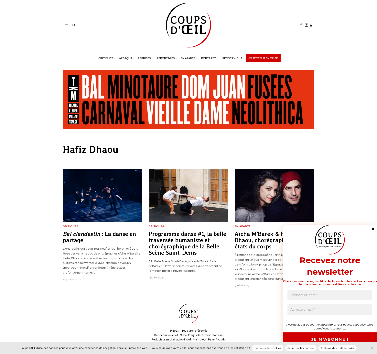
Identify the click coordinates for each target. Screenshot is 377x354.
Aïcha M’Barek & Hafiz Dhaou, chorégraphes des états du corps (268, 240)
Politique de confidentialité (337, 348)
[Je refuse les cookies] (372, 348)
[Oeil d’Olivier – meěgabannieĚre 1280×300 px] (188, 99)
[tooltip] (301, 25)
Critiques (70, 226)
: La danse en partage (99, 237)
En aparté (243, 226)
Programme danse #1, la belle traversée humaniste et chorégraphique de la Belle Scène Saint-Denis (187, 243)
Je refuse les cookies (301, 348)
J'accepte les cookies (267, 348)
